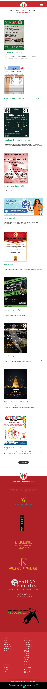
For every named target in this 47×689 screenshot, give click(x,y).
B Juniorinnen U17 (28, 641)
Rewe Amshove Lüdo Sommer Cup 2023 (14, 186)
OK (23, 687)
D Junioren (26, 650)
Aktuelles (6, 641)
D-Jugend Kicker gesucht (10, 356)
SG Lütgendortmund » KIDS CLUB (13, 448)
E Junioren (26, 655)
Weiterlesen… (40, 145)
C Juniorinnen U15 (28, 644)
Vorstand (6, 642)
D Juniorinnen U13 (28, 646)
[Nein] (45, 685)
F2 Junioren (26, 659)
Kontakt (5, 650)
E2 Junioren (26, 657)
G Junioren (26, 661)
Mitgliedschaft (7, 648)
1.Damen (5, 671)
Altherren (6, 673)
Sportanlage (7, 644)
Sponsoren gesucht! (9, 264)
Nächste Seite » (23, 462)
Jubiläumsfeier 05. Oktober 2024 (13, 52)
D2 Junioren (26, 653)
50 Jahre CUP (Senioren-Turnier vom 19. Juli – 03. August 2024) (22, 98)
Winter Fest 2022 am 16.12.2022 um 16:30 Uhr (17, 402)
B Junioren (26, 648)
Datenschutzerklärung (32, 684)
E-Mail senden (29, 669)
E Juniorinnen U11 (28, 642)
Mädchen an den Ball (9, 218)
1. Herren (6, 667)
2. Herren (6, 669)
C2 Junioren (26, 652)
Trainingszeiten (7, 646)
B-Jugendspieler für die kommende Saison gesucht (17, 140)
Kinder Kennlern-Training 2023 (12, 310)
